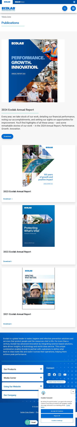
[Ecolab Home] (8, 9)
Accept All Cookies (57, 411)
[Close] (73, 391)
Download (7, 136)
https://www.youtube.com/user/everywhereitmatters (65, 374)
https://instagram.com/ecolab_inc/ (60, 374)
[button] (64, 8)
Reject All (57, 415)
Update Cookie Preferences (56, 381)
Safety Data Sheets (27, 412)
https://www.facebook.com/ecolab (54, 374)
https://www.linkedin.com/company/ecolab (49, 374)
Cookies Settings (57, 420)
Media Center (6, 17)
